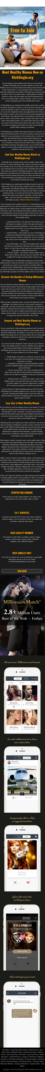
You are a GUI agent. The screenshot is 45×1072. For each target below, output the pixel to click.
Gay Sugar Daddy (34, 1063)
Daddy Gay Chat (33, 1050)
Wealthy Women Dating (29, 1052)
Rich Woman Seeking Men (16, 1059)
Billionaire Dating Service (27, 200)
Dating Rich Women (15, 1056)
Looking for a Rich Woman (29, 1056)
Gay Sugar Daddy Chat (21, 1063)
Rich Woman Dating (25, 1061)
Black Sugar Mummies (6, 1063)
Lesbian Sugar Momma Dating (19, 1050)
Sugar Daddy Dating (12, 1054)
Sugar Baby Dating (32, 1054)
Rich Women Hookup (30, 1059)
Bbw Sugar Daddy (38, 1061)
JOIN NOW (22, 571)
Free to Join (22, 30)
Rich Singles (5, 1050)
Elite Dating (22, 1054)
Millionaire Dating (17, 1052)
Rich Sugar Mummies (13, 1061)
